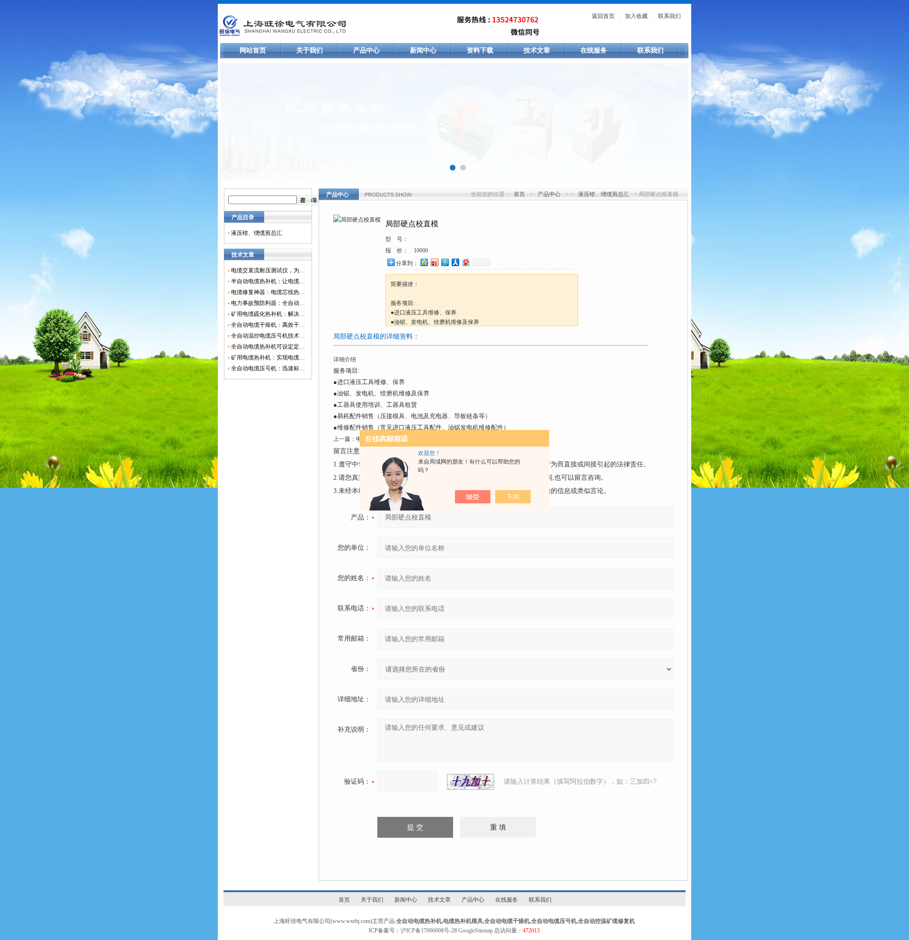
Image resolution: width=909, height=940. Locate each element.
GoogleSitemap (475, 930)
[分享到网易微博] (465, 262)
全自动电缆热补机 (419, 921)
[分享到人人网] (455, 262)
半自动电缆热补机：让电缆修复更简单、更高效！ (268, 281)
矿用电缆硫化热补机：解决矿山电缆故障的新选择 (268, 314)
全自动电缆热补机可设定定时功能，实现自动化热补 (268, 346)
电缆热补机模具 (463, 921)
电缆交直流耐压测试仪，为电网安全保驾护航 (268, 270)
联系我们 (669, 16)
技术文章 (537, 50)
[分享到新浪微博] (434, 262)
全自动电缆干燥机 (507, 921)
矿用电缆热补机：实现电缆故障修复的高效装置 (268, 357)
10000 (421, 250)
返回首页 (603, 16)
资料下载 (480, 50)
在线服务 (593, 50)
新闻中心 (423, 50)
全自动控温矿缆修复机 (606, 921)
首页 (519, 194)
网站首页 (253, 50)
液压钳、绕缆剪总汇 (256, 233)
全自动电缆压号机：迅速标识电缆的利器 (268, 368)
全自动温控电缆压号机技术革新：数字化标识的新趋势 (268, 335)
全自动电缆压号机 (554, 921)
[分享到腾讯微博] (444, 262)
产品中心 (366, 50)
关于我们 (309, 50)
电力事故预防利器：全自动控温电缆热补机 (268, 303)
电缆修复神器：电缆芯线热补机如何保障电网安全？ (268, 292)
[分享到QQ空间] (424, 262)
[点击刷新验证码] (470, 782)
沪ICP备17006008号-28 (429, 930)
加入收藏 (636, 16)
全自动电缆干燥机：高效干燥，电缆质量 (268, 325)
